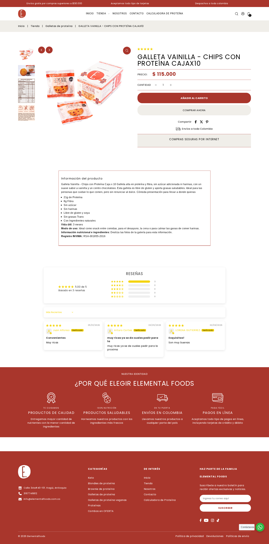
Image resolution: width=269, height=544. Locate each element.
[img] (53, 325)
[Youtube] (206, 520)
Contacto (150, 494)
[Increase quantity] (171, 85)
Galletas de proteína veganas (107, 500)
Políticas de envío (237, 536)
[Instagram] (212, 520)
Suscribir (225, 508)
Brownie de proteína (101, 489)
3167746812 (30, 493)
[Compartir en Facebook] (195, 122)
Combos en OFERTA (101, 511)
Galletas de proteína (59, 26)
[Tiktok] (218, 520)
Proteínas (94, 505)
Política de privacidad (189, 536)
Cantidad (144, 85)
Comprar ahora (194, 110)
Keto (91, 478)
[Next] (49, 50)
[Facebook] (200, 520)
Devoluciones (215, 536)
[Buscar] (236, 13)
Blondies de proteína (101, 483)
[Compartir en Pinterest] (207, 122)
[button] (145, 49)
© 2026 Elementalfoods (31, 536)
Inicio (22, 26)
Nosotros (150, 489)
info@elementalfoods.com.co (42, 499)
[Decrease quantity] (156, 85)
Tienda (35, 26)
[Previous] (41, 50)
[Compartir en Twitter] (201, 122)
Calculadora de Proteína (160, 500)
